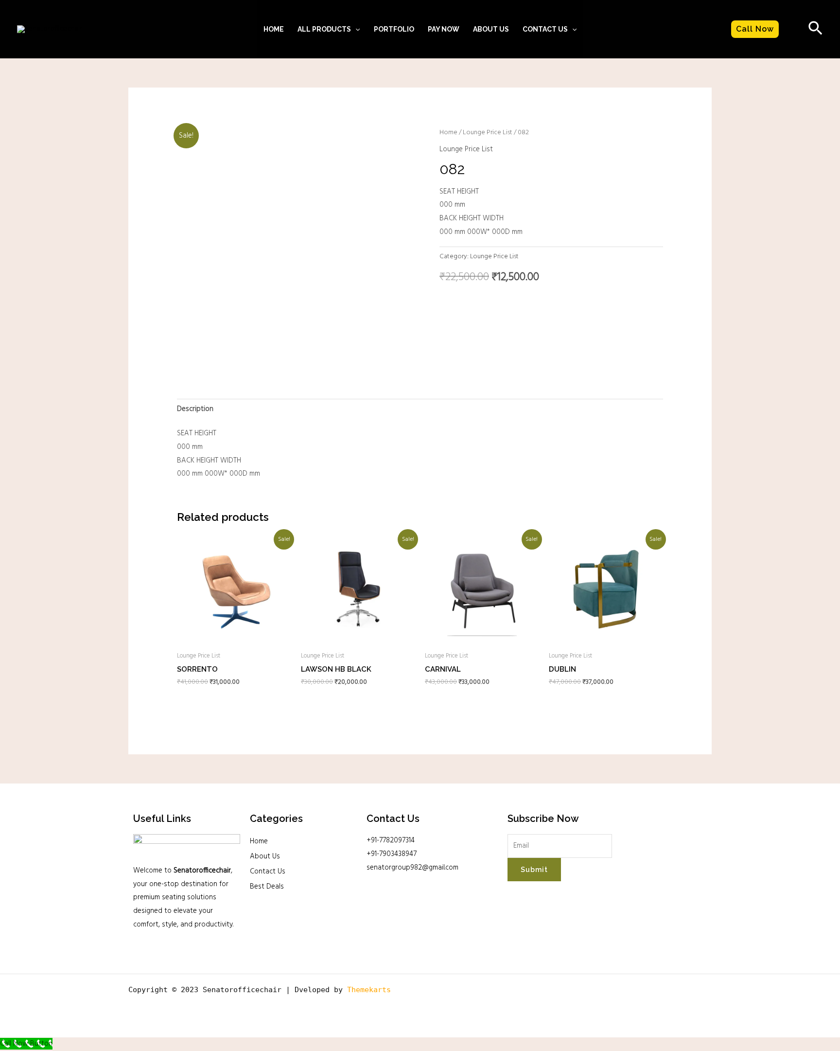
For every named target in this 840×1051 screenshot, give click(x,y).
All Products (324, 29)
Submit (534, 869)
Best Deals (267, 886)
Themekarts (369, 989)
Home (273, 29)
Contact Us (267, 871)
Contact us (545, 29)
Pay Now (443, 29)
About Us (491, 29)
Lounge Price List (487, 132)
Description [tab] (195, 409)
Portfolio (394, 29)
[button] (355, 29)
